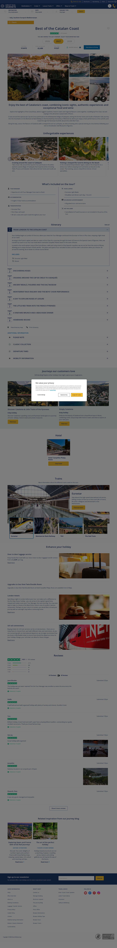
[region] (59, 390)
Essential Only (64, 394)
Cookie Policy (53, 390)
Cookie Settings (41, 394)
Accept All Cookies (76, 394)
